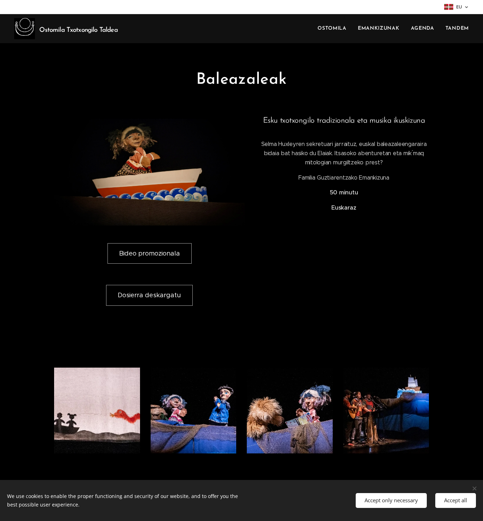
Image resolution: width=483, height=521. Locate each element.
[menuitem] (334, 28)
